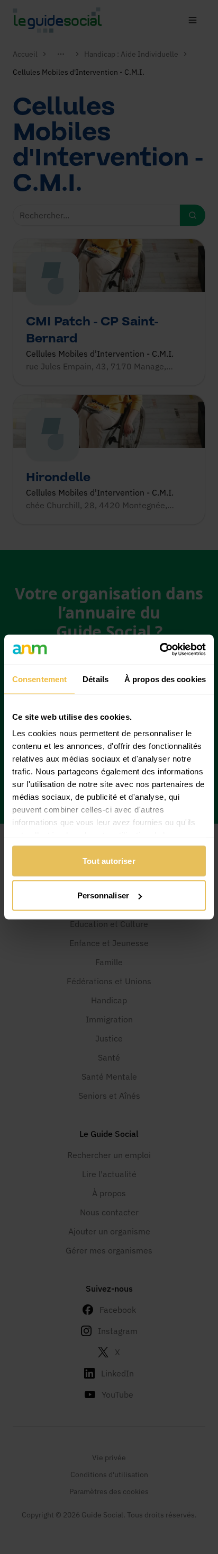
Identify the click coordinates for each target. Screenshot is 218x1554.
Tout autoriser (109, 860)
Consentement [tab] (39, 678)
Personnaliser (103, 895)
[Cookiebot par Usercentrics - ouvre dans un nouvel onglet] (159, 650)
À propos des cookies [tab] (165, 678)
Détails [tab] (95, 678)
